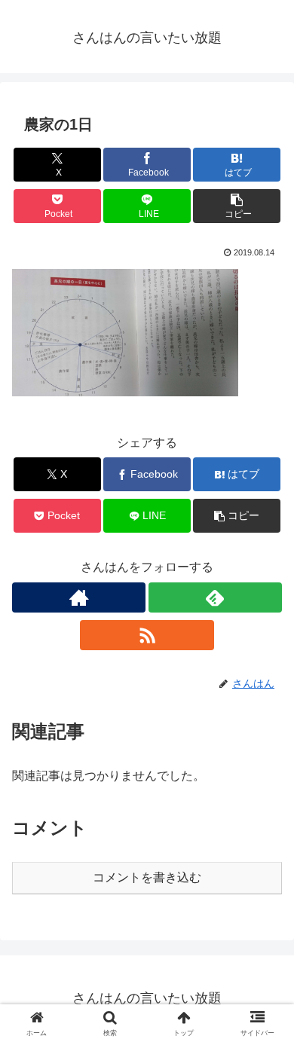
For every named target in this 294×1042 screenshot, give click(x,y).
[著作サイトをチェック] (78, 597)
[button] (236, 206)
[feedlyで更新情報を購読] (215, 597)
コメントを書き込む (147, 877)
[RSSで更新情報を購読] (146, 635)
